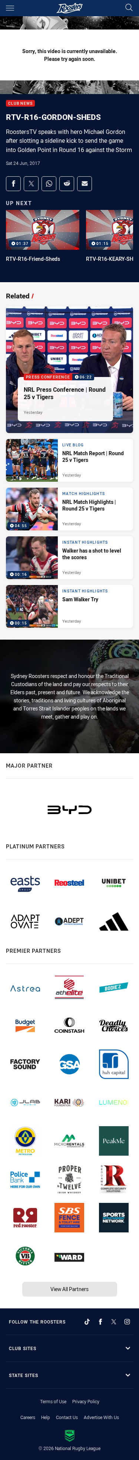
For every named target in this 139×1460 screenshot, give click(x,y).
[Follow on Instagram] (127, 1321)
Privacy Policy (85, 1401)
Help (45, 1417)
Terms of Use (53, 1401)
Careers (27, 1417)
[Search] (129, 8)
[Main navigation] (10, 8)
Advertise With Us (101, 1417)
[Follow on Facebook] (100, 1321)
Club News (20, 103)
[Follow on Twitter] (114, 1321)
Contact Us (67, 1417)
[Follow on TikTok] (87, 1321)
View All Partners (69, 1289)
